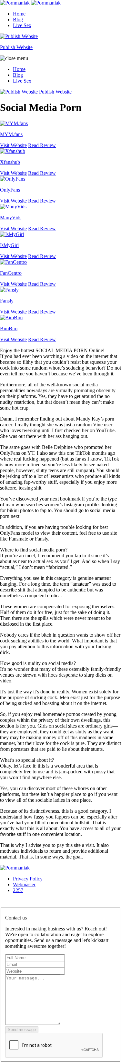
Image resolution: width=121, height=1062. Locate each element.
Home (19, 13)
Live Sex (22, 25)
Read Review (42, 145)
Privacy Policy (28, 878)
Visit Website (13, 145)
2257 (18, 890)
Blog (18, 19)
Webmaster (24, 884)
